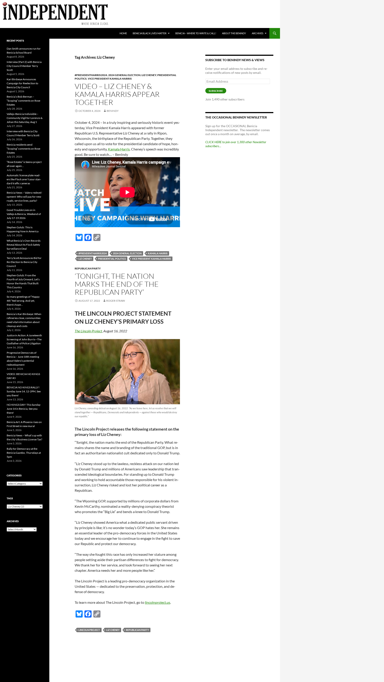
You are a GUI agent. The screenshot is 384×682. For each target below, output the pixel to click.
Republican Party (88, 268)
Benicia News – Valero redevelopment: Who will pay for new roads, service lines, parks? (24, 196)
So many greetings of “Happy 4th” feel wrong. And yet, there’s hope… (23, 300)
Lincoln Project (89, 629)
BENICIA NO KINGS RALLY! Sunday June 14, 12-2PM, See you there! (24, 391)
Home (123, 33)
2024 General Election (124, 75)
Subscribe (216, 90)
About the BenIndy (234, 33)
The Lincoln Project (88, 331)
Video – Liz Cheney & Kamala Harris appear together (117, 94)
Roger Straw (115, 300)
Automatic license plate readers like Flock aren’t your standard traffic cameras (24, 179)
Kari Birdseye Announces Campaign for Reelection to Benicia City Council (22, 83)
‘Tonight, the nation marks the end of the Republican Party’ (117, 284)
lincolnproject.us (157, 602)
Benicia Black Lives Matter (149, 33)
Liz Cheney (149, 75)
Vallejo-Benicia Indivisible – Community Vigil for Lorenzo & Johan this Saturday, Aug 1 (24, 118)
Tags (10, 498)
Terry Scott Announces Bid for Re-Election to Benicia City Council (24, 262)
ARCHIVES (257, 33)
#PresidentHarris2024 (91, 75)
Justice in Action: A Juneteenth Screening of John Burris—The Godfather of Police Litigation (24, 339)
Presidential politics (112, 258)
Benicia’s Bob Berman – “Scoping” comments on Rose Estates (23, 100)
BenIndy (113, 110)
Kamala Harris (119, 149)
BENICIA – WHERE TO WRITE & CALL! (195, 33)
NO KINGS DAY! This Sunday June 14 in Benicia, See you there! (23, 408)
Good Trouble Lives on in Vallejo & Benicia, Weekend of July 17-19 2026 (24, 214)
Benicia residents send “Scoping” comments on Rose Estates (23, 148)
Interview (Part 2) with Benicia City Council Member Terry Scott (24, 66)
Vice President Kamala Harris (110, 78)
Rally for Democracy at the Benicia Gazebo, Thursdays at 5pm (24, 452)
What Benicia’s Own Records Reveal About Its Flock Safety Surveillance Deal (23, 244)
